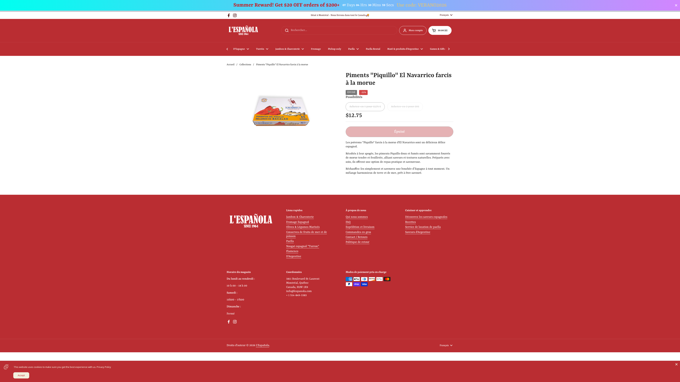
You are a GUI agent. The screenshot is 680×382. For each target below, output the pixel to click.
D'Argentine (293, 256)
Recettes (410, 222)
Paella (290, 241)
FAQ (348, 222)
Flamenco (292, 251)
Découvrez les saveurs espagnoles (426, 217)
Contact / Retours (356, 237)
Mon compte (416, 30)
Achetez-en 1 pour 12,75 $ (365, 106)
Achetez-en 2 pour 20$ (405, 106)
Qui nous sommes (357, 217)
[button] (440, 30)
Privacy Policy (104, 367)
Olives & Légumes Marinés (303, 227)
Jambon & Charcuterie (300, 217)
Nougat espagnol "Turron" (302, 246)
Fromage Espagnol (297, 222)
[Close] (676, 364)
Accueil (230, 64)
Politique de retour (357, 242)
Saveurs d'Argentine (417, 232)
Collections (245, 64)
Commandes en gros (358, 232)
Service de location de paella (423, 227)
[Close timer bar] (676, 5)
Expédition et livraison (360, 227)
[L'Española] (243, 30)
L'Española (262, 345)
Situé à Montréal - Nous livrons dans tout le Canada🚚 (340, 15)
